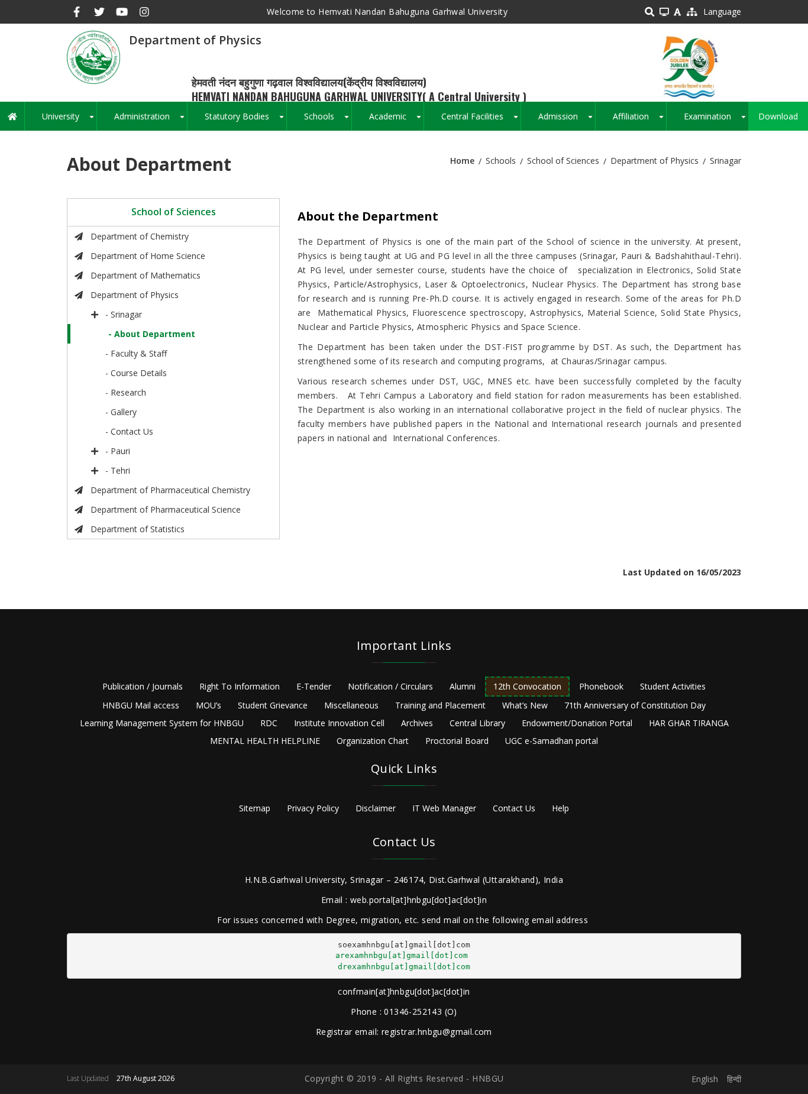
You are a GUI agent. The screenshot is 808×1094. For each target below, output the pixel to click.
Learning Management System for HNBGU (162, 723)
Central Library (477, 723)
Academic (396, 121)
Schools (327, 121)
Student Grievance (273, 705)
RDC (268, 723)
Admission (566, 121)
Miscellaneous (351, 705)
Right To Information (239, 686)
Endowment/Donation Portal (577, 723)
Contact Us (514, 808)
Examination (716, 121)
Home (462, 160)
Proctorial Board (457, 740)
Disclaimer (375, 808)
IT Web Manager (444, 808)
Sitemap (254, 808)
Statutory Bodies (245, 121)
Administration (150, 121)
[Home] (93, 56)
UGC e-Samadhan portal (551, 740)
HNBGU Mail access (140, 705)
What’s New (525, 705)
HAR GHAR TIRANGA (689, 723)
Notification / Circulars (390, 686)
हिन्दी (734, 1079)
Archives (417, 723)
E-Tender (313, 686)
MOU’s (208, 705)
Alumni (463, 686)
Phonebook (601, 686)
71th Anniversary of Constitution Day (635, 705)
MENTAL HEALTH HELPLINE (265, 740)
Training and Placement (440, 705)
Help (560, 808)
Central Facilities (481, 121)
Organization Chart (373, 740)
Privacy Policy (313, 808)
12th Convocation (527, 686)
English (704, 1079)
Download (778, 116)
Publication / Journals (142, 686)
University (69, 121)
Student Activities (673, 686)
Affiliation (639, 121)
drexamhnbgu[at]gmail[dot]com (404, 966)
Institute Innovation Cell (339, 723)
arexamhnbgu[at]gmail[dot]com (401, 955)
